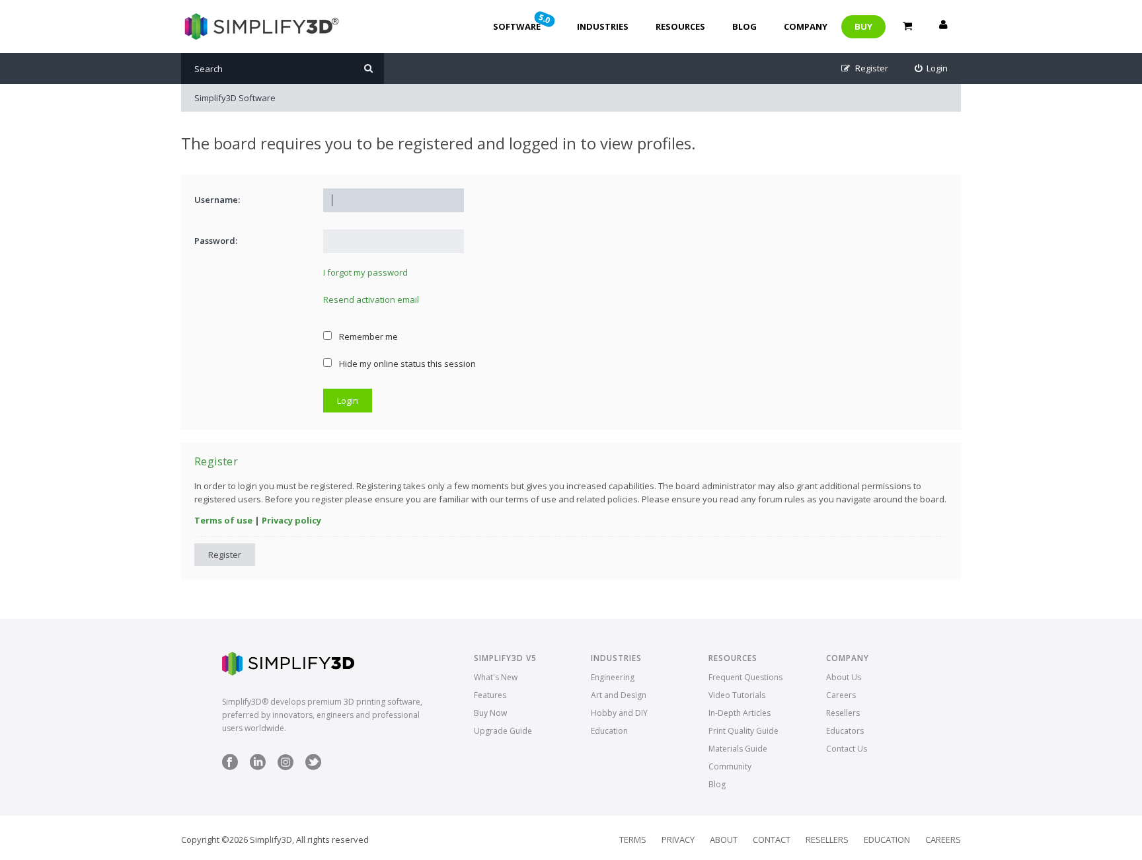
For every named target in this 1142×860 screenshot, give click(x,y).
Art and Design (618, 695)
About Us (843, 677)
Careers (841, 695)
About (724, 839)
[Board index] (260, 26)
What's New (495, 677)
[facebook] (230, 767)
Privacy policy (291, 520)
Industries (602, 26)
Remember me (367, 336)
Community (729, 766)
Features (490, 695)
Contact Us (846, 748)
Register (224, 555)
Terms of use (223, 520)
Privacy (678, 839)
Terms (632, 839)
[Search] (368, 68)
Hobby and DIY (619, 713)
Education (609, 730)
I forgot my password (365, 272)
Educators (845, 730)
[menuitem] (931, 68)
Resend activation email (371, 299)
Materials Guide (737, 748)
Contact (771, 839)
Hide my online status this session (406, 364)
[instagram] (285, 767)
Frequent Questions (745, 677)
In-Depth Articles (739, 713)
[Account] (943, 26)
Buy (863, 26)
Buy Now (490, 713)
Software (522, 21)
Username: (217, 200)
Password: (215, 241)
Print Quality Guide (743, 730)
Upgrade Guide (503, 730)
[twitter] (313, 767)
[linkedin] (258, 767)
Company (805, 26)
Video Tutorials (736, 695)
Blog (744, 26)
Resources (680, 26)
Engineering (612, 677)
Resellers (843, 713)
